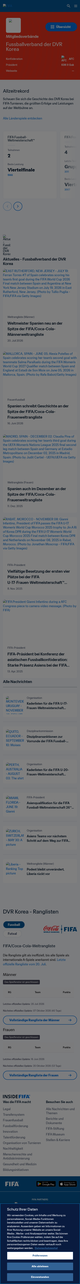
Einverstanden (40, 1277)
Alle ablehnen (40, 1266)
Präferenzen (40, 1255)
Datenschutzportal (46, 1248)
